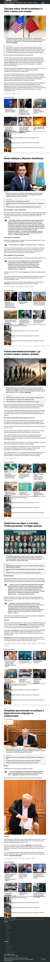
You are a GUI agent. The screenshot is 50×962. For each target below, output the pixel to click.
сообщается (15, 774)
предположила (23, 624)
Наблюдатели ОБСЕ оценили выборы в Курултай (17, 201)
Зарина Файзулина (9, 529)
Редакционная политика (10, 952)
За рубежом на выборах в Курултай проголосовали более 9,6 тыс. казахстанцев (25, 50)
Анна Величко (8, 161)
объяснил (6, 283)
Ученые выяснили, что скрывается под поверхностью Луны (20, 399)
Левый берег (12, 2)
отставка (39, 643)
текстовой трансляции (15, 855)
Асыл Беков (8, 14)
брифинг (34, 643)
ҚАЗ (44, 2)
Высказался (7, 637)
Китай (9, 93)
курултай (32, 286)
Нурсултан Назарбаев (9, 858)
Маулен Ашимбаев (19, 286)
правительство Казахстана (10, 643)
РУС (44, 3)
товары (18, 93)
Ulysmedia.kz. (14, 42)
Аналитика (30, 2)
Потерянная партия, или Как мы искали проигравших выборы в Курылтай (23, 206)
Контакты (7, 949)
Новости (6, 2)
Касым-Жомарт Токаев (21, 643)
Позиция (35, 2)
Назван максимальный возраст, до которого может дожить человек (25, 137)
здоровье (11, 458)
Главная (5, 6)
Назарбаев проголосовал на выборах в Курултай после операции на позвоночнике (27, 147)
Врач (15, 458)
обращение (28, 845)
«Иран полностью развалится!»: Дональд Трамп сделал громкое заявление (24, 48)
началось (26, 272)
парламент (28, 858)
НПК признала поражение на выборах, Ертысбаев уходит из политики (22, 762)
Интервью (11, 3)
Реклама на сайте (9, 947)
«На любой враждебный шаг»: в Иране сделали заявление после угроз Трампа (24, 52)
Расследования (19, 2)
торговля (13, 93)
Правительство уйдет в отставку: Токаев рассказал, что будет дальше (25, 142)
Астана (43, 643)
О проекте (7, 943)
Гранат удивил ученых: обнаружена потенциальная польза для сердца (22, 401)
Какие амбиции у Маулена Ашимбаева (18, 132)
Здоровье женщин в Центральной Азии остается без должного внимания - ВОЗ (24, 397)
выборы (6, 286)
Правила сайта (8, 945)
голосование (11, 286)
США (6, 93)
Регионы (6, 3)
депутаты (27, 286)
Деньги (25, 2)
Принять (43, 959)
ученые (6, 458)
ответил (16, 630)
